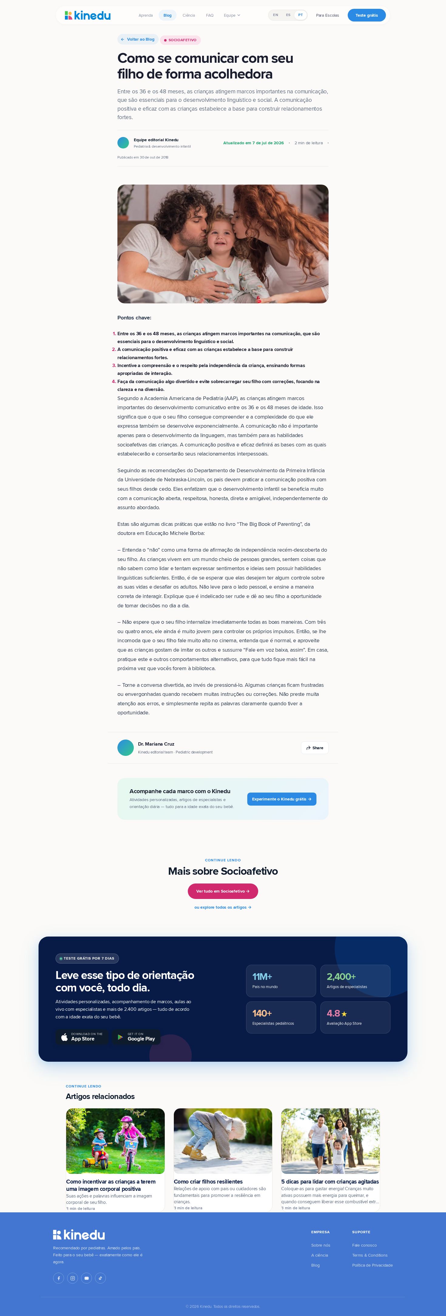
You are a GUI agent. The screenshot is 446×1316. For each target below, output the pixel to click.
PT (300, 14)
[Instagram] (72, 1278)
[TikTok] (100, 1278)
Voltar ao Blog (140, 39)
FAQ (210, 15)
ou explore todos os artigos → (223, 907)
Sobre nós (320, 1245)
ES (288, 14)
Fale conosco (364, 1245)
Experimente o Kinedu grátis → (282, 799)
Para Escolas (327, 15)
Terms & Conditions (370, 1255)
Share (318, 748)
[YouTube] (86, 1278)
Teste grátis (367, 15)
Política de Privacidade (372, 1265)
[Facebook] (58, 1278)
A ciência (319, 1255)
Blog (167, 15)
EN (275, 14)
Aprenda (146, 15)
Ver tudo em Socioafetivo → (223, 891)
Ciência (189, 15)
